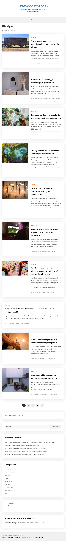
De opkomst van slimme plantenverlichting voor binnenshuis (41, 191)
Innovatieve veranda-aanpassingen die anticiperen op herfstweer (26, 451)
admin (48, 63)
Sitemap (11, 506)
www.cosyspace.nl (35, 6)
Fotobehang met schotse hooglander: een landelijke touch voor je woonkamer (30, 442)
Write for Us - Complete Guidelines (19, 508)
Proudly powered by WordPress (11, 538)
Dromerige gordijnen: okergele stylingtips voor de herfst (22, 445)
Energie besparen (10, 472)
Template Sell (39, 538)
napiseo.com (40, 523)
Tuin (6, 493)
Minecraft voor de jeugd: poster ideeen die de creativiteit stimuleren (45, 232)
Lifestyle (34, 37)
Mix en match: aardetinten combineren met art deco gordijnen (25, 454)
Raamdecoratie (10, 490)
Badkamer (8, 469)
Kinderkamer (9, 481)
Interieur (7, 475)
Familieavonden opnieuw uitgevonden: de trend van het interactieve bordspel (44, 271)
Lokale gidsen (9, 487)
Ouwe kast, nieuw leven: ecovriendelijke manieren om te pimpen (45, 44)
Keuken (7, 478)
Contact (11, 504)
